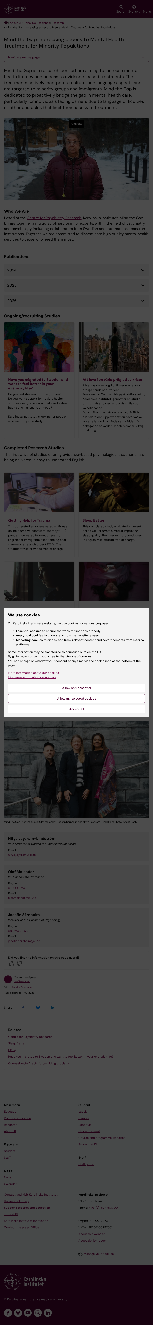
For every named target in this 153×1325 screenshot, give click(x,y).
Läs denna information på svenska (32, 677)
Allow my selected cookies (76, 698)
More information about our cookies (33, 673)
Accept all (76, 709)
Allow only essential (76, 688)
